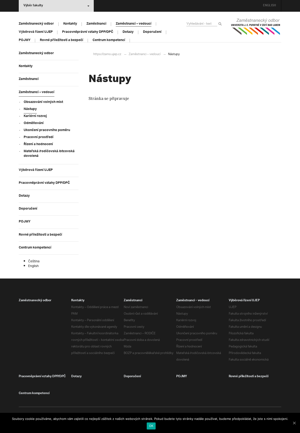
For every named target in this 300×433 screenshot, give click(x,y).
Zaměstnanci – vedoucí (145, 54)
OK (151, 426)
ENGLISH (269, 6)
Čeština (34, 261)
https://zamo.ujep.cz (107, 54)
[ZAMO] (255, 27)
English (33, 266)
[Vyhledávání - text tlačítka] (221, 24)
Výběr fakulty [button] (33, 6)
